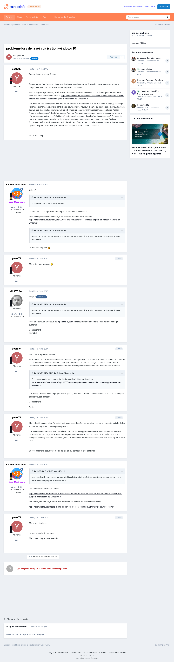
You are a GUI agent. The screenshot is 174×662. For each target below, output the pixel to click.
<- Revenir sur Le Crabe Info (63, 17)
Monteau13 (141, 83)
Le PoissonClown (16, 184)
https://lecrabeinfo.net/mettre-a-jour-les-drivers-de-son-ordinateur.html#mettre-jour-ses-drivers (72, 507)
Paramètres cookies (117, 652)
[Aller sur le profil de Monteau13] (133, 81)
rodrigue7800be (139, 43)
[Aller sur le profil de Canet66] (133, 59)
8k (14, 207)
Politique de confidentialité (69, 652)
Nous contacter (90, 652)
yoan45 (20, 56)
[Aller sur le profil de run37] (133, 92)
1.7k (15, 314)
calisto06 (36, 557)
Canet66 (140, 61)
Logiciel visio (146, 69)
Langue (51, 652)
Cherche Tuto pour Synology (150, 80)
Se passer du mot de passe (149, 58)
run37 (139, 96)
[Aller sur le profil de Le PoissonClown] (17, 193)
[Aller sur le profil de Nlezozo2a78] (133, 106)
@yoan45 (41, 297)
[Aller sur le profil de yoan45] (9, 57)
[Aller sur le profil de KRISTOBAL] (17, 300)
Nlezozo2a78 (142, 108)
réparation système (66, 322)
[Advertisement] (65, 35)
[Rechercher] (167, 17)
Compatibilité (143, 105)
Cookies (102, 652)
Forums (9, 17)
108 (21, 207)
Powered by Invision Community (87, 658)
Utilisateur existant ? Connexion (139, 7)
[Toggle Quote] (33, 197)
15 (21, 314)
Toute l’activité (32, 17)
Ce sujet (158, 17)
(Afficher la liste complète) (142, 35)
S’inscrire (164, 6)
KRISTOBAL (16, 291)
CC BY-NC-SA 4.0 (87, 656)
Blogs (19, 17)
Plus (45, 17)
